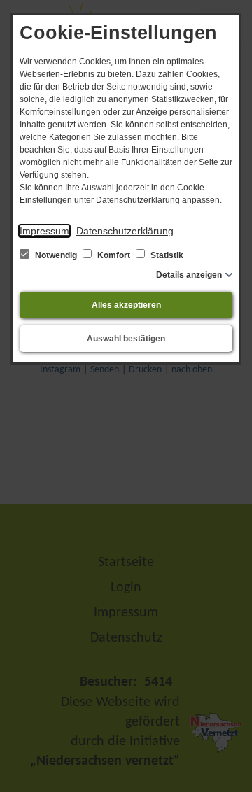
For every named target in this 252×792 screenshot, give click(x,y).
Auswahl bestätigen (126, 339)
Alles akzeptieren (126, 305)
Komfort (113, 255)
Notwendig (56, 255)
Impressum (44, 230)
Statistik (165, 255)
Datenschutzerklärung (125, 230)
